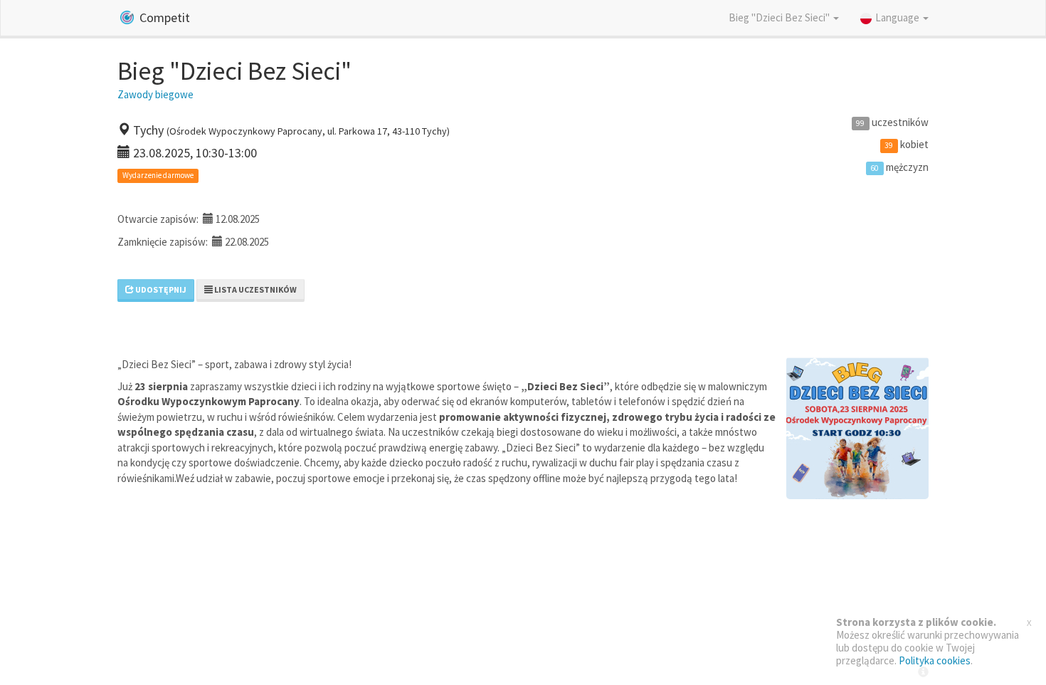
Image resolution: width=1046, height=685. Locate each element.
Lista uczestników (255, 289)
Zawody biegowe (155, 94)
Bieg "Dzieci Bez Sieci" (780, 17)
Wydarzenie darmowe (158, 176)
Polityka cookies (935, 660)
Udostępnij (160, 289)
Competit (163, 17)
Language (898, 17)
